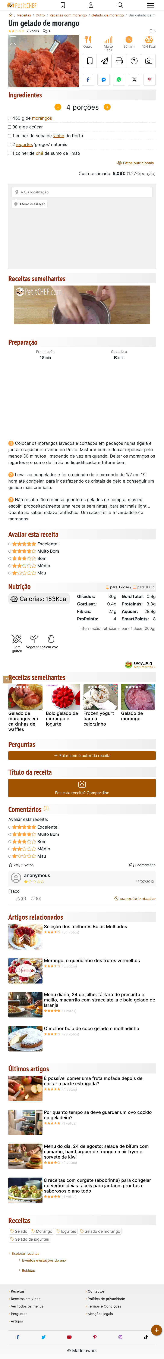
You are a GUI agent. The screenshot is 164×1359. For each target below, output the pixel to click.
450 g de (32, 118)
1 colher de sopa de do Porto (47, 135)
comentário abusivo (137, 898)
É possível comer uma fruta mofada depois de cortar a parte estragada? (93, 1081)
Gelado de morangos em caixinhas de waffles (23, 721)
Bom (41, 558)
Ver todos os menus (27, 1306)
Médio (43, 565)
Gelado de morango (132, 716)
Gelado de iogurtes (32, 1239)
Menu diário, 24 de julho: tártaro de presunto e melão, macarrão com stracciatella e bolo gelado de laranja (99, 1000)
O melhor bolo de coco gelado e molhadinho (91, 1028)
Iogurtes (68, 1231)
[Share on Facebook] (88, 80)
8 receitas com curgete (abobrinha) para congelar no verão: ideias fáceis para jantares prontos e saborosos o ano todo (97, 1186)
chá (39, 153)
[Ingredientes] (7, 679)
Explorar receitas (25, 1253)
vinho (58, 135)
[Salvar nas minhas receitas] (89, 61)
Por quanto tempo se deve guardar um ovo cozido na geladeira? (98, 1115)
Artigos (17, 1321)
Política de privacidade (106, 1299)
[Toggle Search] (120, 5)
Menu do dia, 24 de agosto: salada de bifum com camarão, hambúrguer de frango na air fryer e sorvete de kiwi (96, 1152)
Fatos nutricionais (138, 163)
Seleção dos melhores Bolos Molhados (85, 926)
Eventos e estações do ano (44, 1260)
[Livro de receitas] (62, 5)
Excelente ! (48, 543)
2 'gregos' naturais (39, 144)
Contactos (96, 1291)
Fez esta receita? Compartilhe (82, 793)
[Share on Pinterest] (150, 80)
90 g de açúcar (27, 127)
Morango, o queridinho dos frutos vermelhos (92, 960)
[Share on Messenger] (103, 80)
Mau (41, 573)
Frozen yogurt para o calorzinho (98, 719)
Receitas (18, 1291)
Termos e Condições (104, 1306)
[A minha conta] (91, 5)
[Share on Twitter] (134, 80)
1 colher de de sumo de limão (46, 153)
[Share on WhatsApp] (119, 80)
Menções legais (100, 1314)
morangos (42, 118)
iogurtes (24, 144)
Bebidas (28, 1270)
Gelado (21, 1231)
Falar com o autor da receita (84, 755)
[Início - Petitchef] (10, 15)
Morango (44, 1231)
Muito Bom (47, 551)
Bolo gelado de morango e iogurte (62, 719)
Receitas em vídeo (26, 1299)
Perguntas (19, 1314)
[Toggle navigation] (151, 5)
